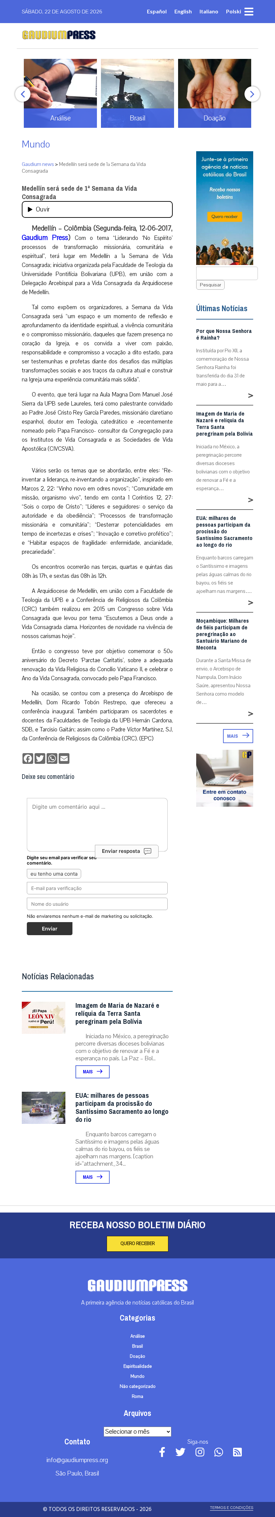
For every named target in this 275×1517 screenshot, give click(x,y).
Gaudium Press (45, 237)
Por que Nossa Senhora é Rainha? (224, 334)
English (183, 11)
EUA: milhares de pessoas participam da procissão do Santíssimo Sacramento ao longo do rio (121, 1107)
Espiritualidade (137, 1366)
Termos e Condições (231, 1507)
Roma (137, 1397)
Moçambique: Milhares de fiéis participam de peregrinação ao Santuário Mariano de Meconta (222, 634)
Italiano (209, 11)
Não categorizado (138, 1387)
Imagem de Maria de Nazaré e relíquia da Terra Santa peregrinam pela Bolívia (117, 1013)
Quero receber (137, 1244)
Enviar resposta (121, 851)
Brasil (137, 1346)
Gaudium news (38, 164)
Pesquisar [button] (210, 285)
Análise (137, 1336)
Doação (137, 1356)
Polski (233, 11)
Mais (88, 1072)
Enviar (49, 928)
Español (157, 11)
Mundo (36, 144)
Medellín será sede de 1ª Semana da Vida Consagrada (79, 192)
